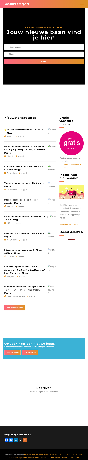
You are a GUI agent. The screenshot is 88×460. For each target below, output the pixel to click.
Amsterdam (13, 457)
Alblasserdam (29, 454)
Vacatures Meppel (16, 3)
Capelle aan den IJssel (70, 457)
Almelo (46, 454)
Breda (57, 457)
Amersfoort (77, 454)
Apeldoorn (23, 457)
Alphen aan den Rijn (64, 454)
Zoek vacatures (12, 352)
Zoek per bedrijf (30, 352)
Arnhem (31, 457)
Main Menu (82, 4)
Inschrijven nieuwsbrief (68, 225)
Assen (37, 457)
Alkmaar (39, 454)
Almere (53, 454)
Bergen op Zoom (47, 457)
